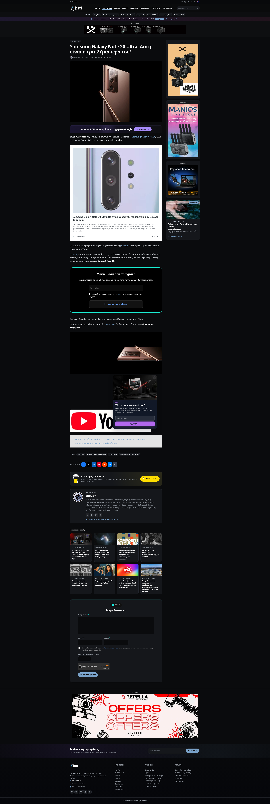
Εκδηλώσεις (144, 8)
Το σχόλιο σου (83, 615)
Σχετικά (147, 773)
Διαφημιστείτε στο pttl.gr (154, 776)
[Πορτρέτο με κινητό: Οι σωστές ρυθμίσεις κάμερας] (104, 570)
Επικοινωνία (76, 781)
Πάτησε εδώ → (144, 129)
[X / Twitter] (87, 515)
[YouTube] (188, 1)
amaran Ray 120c (165, 15)
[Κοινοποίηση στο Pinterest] (99, 464)
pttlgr (120, 294)
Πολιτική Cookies (151, 786)
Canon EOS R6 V (152, 15)
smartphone (110, 324)
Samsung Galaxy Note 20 (143, 136)
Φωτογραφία (107, 8)
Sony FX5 (96, 15)
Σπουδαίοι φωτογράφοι (110, 15)
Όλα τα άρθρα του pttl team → (96, 519)
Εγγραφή (191, 751)
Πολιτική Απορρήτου (111, 648)
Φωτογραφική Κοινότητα (183, 773)
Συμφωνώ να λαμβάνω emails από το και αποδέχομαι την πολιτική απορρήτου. (115, 295)
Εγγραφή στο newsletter (116, 304)
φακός (75, 254)
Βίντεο (117, 8)
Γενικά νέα (156, 8)
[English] (198, 1)
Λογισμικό (140, 15)
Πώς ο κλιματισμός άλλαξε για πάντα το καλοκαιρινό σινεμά (80, 583)
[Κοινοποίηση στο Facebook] (83, 464)
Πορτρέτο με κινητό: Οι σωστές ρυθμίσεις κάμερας (104, 583)
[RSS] (194, 1)
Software (134, 8)
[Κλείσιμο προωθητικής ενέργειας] (154, 377)
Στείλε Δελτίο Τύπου (127, 15)
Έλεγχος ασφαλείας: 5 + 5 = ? (90, 654)
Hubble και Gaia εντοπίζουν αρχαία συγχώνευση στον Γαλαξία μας (102, 553)
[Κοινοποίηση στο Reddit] (104, 464)
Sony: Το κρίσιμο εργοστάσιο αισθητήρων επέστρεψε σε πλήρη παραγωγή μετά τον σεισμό (150, 586)
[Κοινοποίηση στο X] (88, 464)
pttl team (76, 57)
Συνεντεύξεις (119, 789)
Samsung (125, 245)
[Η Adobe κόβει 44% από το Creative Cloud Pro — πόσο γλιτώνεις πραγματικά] (127, 570)
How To (97, 8)
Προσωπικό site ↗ (113, 519)
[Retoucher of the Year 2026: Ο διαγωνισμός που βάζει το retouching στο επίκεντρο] (127, 539)
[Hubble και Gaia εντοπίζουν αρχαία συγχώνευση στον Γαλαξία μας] (104, 539)
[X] (191, 1)
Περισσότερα (167, 8)
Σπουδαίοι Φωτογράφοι (183, 770)
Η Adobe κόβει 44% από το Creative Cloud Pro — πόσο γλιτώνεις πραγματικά (127, 584)
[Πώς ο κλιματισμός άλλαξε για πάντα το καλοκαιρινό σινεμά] (81, 570)
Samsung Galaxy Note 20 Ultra (96, 454)
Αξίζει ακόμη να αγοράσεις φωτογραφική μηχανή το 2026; (151, 553)
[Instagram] (185, 1)
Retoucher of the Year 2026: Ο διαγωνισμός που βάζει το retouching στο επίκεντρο (127, 554)
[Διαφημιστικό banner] (135, 29)
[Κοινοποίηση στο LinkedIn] (94, 464)
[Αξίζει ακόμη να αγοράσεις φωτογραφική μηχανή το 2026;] (151, 539)
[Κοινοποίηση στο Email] (115, 464)
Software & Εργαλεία (182, 776)
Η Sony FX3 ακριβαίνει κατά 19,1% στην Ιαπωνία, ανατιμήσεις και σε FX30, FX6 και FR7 (80, 554)
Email (107, 638)
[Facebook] (182, 1)
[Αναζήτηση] (197, 8)
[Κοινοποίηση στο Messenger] (110, 464)
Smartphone (113, 454)
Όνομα (81, 638)
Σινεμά (125, 8)
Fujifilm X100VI (179, 15)
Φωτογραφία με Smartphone (129, 454)
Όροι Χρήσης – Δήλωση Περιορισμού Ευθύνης (153, 779)
